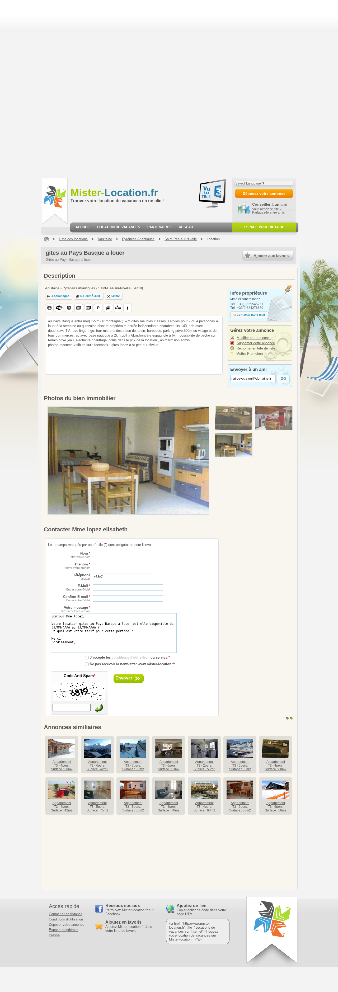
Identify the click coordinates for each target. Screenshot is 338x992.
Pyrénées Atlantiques (138, 239)
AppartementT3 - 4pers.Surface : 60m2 (276, 765)
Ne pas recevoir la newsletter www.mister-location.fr (132, 664)
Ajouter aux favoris (271, 255)
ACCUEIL (83, 227)
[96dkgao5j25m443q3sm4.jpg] (233, 418)
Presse (54, 935)
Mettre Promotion (249, 354)
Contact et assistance (65, 914)
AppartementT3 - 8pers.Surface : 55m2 (133, 806)
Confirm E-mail (76, 598)
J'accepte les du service (130, 657)
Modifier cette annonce (254, 338)
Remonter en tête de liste (256, 348)
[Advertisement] (32, 88)
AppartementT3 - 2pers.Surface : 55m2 (204, 765)
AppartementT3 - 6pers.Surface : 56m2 (276, 806)
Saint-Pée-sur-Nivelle (181, 239)
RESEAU (186, 227)
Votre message (75, 609)
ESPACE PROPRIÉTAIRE (264, 227)
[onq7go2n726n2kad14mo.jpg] (274, 418)
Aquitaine (105, 239)
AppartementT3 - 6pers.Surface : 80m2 (240, 806)
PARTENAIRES (159, 227)
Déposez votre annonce (264, 193)
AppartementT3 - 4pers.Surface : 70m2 (169, 806)
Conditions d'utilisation (66, 919)
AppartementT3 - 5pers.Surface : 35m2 (240, 765)
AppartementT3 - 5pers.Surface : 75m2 (97, 806)
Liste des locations (73, 239)
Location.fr (114, 192)
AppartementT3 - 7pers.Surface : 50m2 (133, 765)
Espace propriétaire (63, 930)
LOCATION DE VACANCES (118, 227)
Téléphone (81, 576)
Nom (79, 555)
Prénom (77, 565)
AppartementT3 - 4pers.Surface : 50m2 (62, 765)
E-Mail (78, 587)
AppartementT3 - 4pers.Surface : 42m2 (97, 765)
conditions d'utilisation (130, 657)
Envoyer (123, 678)
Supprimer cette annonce (256, 343)
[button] (58, 296)
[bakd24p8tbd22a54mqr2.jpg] (233, 445)
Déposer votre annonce (66, 925)
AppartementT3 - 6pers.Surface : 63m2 (169, 765)
